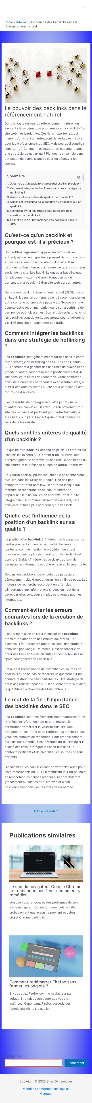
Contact (46, 1093)
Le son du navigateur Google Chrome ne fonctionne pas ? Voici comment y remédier (45, 890)
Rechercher (13, 1056)
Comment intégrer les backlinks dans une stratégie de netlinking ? (45, 190)
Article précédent (46, 811)
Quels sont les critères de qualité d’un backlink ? (41, 197)
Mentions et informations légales (46, 1089)
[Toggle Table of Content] (78, 177)
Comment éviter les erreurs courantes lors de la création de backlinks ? (41, 213)
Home (8, 22)
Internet (22, 22)
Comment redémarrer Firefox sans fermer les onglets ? (42, 983)
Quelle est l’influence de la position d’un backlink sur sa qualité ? (45, 204)
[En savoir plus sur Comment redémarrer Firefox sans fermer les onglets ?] (46, 956)
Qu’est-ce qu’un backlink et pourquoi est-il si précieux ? (45, 183)
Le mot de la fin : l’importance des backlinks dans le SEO (43, 222)
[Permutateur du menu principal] (83, 8)
